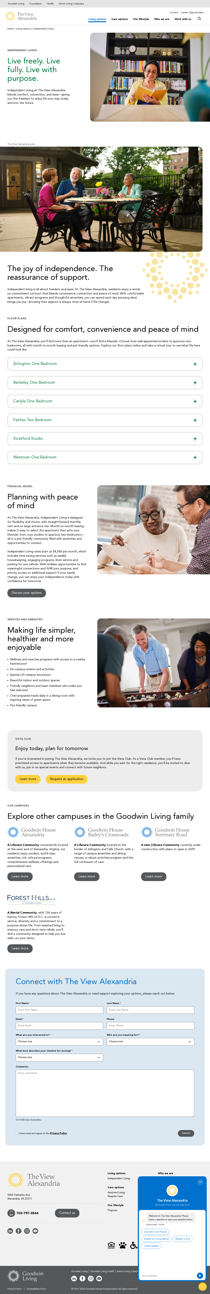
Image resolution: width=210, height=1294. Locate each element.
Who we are (161, 19)
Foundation (36, 4)
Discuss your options (27, 593)
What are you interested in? (33, 1035)
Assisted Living (116, 1192)
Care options (119, 19)
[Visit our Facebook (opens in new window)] (18, 1233)
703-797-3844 (27, 1213)
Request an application (66, 779)
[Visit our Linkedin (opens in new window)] (10, 1233)
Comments (22, 1067)
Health (50, 4)
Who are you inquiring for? (123, 1035)
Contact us (67, 1213)
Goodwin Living (16, 4)
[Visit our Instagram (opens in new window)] (27, 1233)
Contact (174, 12)
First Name (23, 1003)
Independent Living (119, 1178)
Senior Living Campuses (71, 4)
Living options (97, 19)
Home (10, 29)
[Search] (199, 18)
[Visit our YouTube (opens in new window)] (35, 1233)
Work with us (183, 19)
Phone (110, 1019)
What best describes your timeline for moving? (44, 1051)
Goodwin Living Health (102, 1271)
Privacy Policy (58, 1133)
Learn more (28, 779)
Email (19, 1019)
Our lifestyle (141, 19)
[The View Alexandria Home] (25, 16)
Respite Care (115, 1196)
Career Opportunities (192, 12)
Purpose (112, 1210)
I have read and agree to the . (43, 1133)
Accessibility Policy (36, 1289)
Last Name (114, 1003)
